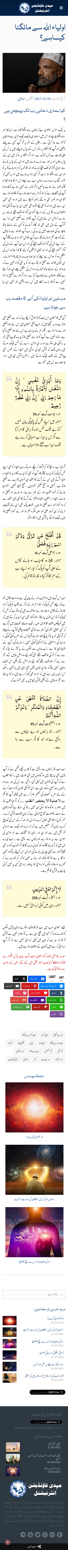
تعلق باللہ (21, 1043)
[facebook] (59, 1535)
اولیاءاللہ (42, 1043)
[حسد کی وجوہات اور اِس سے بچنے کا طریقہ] (34, 1232)
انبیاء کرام (44, 1035)
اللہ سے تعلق (58, 1035)
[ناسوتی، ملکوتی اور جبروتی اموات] (10, 1355)
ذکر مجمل (60, 1051)
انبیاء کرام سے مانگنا (29, 1035)
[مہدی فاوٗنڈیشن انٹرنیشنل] (34, 8)
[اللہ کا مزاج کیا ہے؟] (34, 1107)
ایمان (31, 1043)
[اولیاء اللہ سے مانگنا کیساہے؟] (34, 73)
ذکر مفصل (48, 1051)
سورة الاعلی (20, 1051)
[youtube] (30, 1535)
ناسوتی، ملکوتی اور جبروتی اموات (51, 1352)
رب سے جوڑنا (34, 1051)
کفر (35, 1059)
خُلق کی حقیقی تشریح (54, 1443)
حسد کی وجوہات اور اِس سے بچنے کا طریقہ (34, 1261)
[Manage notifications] (7, 1542)
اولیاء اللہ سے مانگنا (56, 1043)
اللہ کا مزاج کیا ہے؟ (34, 1136)
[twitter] (37, 1535)
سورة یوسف (45, 1059)
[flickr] (52, 1535)
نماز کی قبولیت (13, 1059)
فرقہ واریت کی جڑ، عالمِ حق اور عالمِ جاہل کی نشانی (44, 1375)
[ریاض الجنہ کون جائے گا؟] (13, 1471)
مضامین (21, 98)
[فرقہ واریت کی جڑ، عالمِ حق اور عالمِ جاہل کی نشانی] (10, 1378)
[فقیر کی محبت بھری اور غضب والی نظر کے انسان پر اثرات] (13, 1458)
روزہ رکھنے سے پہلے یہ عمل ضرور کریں (48, 1364)
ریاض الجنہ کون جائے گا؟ (52, 1468)
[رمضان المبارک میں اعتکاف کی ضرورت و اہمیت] (34, 1170)
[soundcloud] (23, 1535)
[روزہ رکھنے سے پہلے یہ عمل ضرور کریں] (10, 1366)
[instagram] (45, 1535)
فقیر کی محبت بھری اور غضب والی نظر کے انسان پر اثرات (44, 1457)
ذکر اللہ (10, 1043)
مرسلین (26, 1059)
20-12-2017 (43, 99)
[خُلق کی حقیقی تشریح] (13, 1447)
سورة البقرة (59, 1059)
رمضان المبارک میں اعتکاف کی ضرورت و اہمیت (34, 1199)
